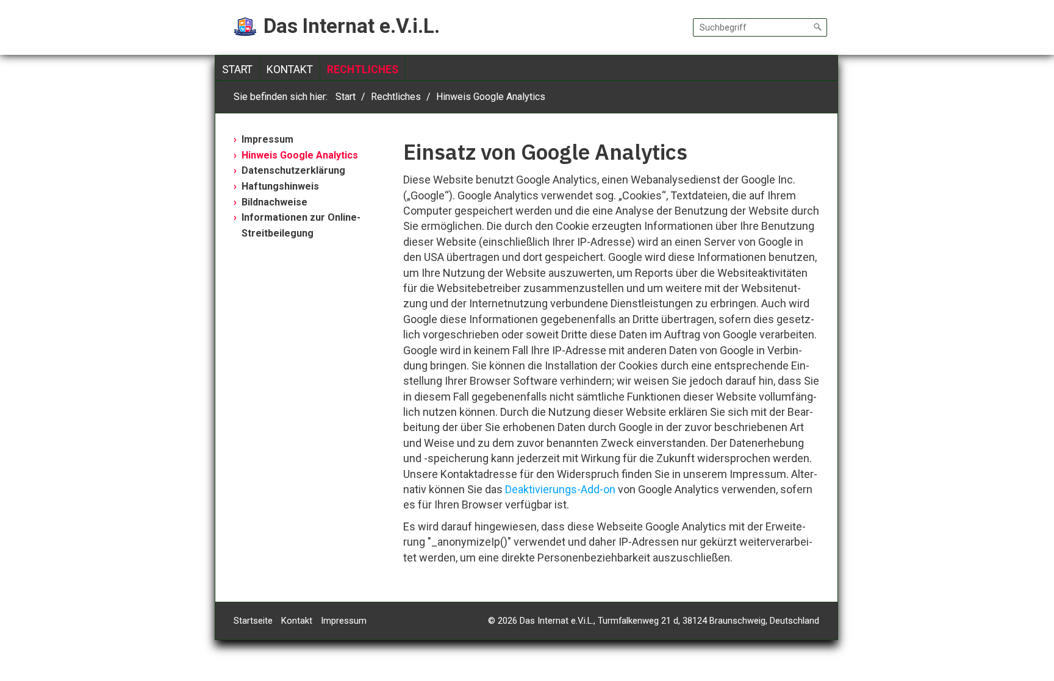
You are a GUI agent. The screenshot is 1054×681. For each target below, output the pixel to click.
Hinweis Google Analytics (300, 155)
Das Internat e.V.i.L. (352, 26)
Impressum (267, 139)
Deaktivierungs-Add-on (560, 489)
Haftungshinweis (280, 186)
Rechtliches (362, 69)
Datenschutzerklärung (293, 170)
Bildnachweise (274, 202)
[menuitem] (237, 69)
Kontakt (290, 69)
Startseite (253, 620)
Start (237, 69)
